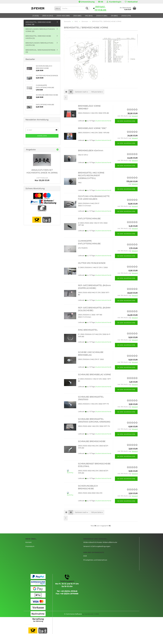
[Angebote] (57, 149)
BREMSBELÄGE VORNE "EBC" (92, 128)
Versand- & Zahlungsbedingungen (96, 546)
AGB (85, 556)
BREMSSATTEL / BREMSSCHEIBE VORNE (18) (38, 23)
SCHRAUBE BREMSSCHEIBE (91, 441)
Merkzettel (132, 2)
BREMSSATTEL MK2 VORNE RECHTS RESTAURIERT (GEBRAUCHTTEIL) (91, 175)
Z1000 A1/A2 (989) (63, 16)
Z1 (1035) (35, 16)
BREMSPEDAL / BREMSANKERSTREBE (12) (40, 51)
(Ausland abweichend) (103, 121)
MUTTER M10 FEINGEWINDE (92, 263)
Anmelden (42, 136)
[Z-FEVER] (38, 8)
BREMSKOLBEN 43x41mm (90, 150)
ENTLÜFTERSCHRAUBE (89, 218)
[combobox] (81, 91)
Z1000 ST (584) (101, 16)
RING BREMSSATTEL (88, 330)
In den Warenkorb (126, 121)
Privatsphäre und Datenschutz (95, 560)
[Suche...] (87, 8)
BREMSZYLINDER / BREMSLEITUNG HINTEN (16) (39, 44)
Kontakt (28, 542)
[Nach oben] (156, 630)
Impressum (29, 546)
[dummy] (42, 160)
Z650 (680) (77, 16)
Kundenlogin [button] (114, 2)
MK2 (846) (89, 16)
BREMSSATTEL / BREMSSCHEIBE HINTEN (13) (38, 37)
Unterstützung (87, 2)
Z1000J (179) (126, 16)
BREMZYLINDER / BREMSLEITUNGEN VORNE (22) (40, 30)
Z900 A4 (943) (47, 16)
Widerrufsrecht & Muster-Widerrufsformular (100, 542)
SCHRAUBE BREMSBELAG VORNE (94, 374)
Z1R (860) (114, 16)
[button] (100, 2)
